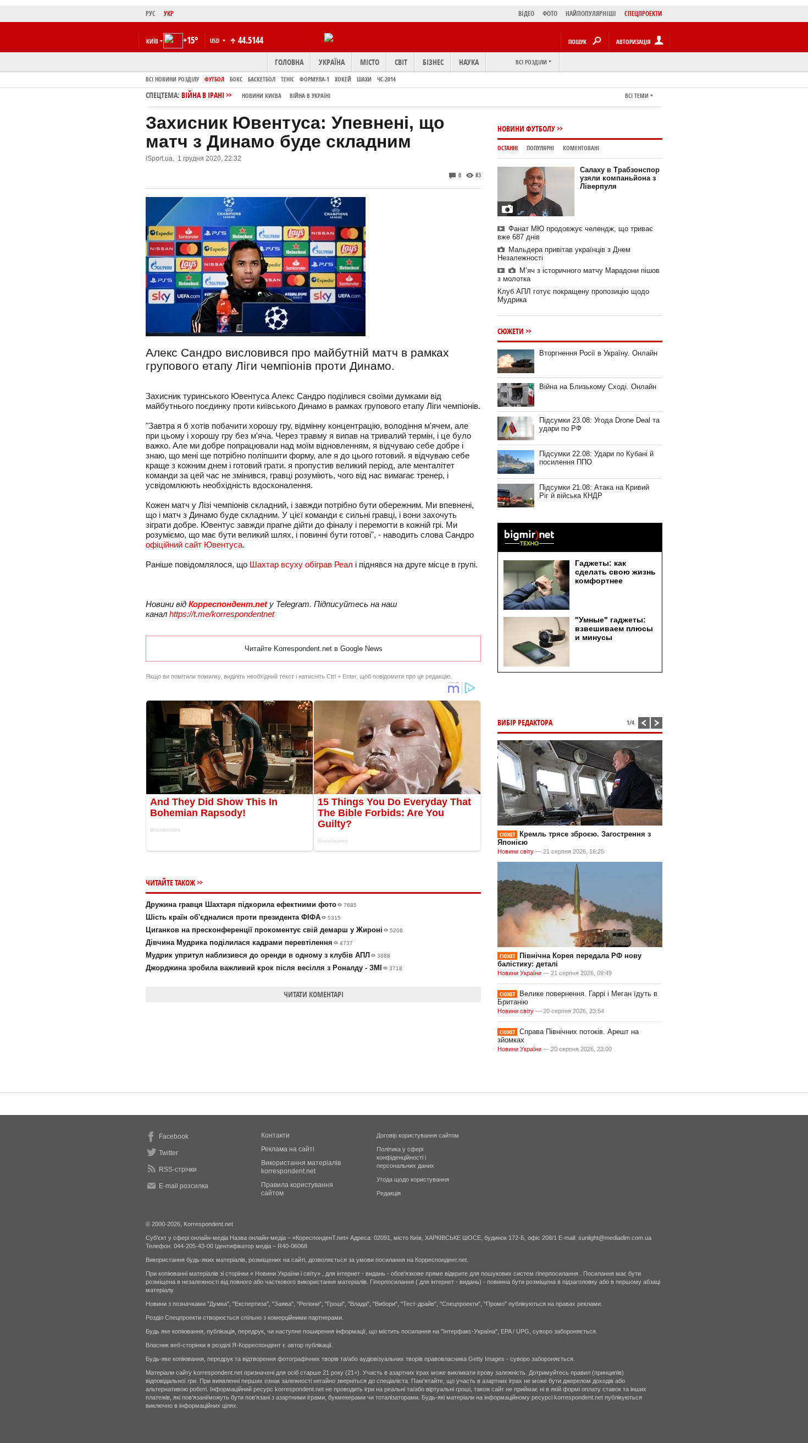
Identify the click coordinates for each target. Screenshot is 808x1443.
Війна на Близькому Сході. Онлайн (597, 386)
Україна (332, 62)
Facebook (174, 1136)
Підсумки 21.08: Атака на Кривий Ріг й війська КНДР (594, 491)
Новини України (519, 973)
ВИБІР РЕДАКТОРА (524, 722)
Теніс (287, 79)
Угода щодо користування (413, 1179)
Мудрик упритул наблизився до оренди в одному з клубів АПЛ (268, 955)
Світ (401, 62)
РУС (151, 13)
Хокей (343, 79)
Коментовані (581, 148)
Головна (289, 62)
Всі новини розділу (172, 79)
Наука (469, 62)
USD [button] (215, 40)
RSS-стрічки (178, 1169)
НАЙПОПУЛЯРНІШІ (591, 13)
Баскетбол (261, 79)
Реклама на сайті (287, 1149)
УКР (169, 13)
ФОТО (550, 13)
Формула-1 (314, 79)
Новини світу (515, 851)
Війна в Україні (310, 95)
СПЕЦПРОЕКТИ (643, 13)
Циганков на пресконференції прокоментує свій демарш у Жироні (274, 930)
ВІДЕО (526, 13)
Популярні (540, 148)
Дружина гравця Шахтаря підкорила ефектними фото (251, 904)
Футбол (214, 79)
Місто (369, 62)
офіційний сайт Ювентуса (194, 544)
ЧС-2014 (386, 79)
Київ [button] (152, 41)
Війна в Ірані (255, 95)
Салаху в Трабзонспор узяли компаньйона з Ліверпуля (620, 178)
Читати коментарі (314, 994)
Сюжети (510, 331)
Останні (507, 148)
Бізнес (433, 62)
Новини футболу (526, 128)
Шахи (364, 79)
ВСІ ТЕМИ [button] (637, 95)
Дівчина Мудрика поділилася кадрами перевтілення (249, 942)
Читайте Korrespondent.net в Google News (314, 648)
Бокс (236, 79)
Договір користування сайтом (418, 1135)
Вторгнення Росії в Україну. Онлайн (598, 353)
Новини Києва (261, 95)
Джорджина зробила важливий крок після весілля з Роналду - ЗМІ (274, 968)
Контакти (275, 1135)
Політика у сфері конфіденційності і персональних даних (405, 1157)
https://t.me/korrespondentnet (221, 614)
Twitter (168, 1153)
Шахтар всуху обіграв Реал (301, 564)
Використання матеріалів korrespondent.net (301, 1167)
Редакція (389, 1193)
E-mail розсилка (183, 1186)
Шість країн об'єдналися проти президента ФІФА (243, 917)
